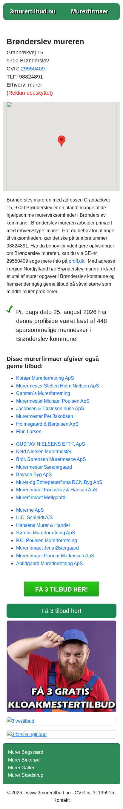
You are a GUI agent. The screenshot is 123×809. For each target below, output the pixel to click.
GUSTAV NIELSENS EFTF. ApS (50, 444)
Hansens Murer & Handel (43, 525)
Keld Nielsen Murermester (43, 451)
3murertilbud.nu (33, 11)
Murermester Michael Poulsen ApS (53, 401)
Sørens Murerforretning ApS (45, 532)
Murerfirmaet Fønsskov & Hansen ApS (56, 489)
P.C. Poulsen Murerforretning (46, 540)
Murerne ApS (30, 510)
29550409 (33, 69)
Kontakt (61, 800)
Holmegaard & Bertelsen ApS (47, 424)
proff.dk (76, 261)
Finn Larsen (28, 431)
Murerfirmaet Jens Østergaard (47, 547)
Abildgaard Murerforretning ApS (49, 563)
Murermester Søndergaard (44, 467)
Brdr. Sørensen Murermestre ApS (51, 459)
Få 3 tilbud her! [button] (61, 610)
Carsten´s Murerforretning (43, 393)
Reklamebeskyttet (29, 93)
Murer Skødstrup (25, 775)
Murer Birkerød (24, 759)
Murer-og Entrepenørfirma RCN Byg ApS (59, 482)
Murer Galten (22, 767)
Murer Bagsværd (25, 752)
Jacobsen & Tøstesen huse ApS (50, 408)
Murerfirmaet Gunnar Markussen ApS (55, 555)
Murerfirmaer (89, 11)
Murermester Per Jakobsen (44, 416)
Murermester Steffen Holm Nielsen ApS (57, 385)
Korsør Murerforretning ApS (45, 378)
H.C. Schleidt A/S (34, 517)
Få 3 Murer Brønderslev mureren (61, 589)
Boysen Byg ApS (34, 474)
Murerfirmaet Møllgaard (40, 497)
